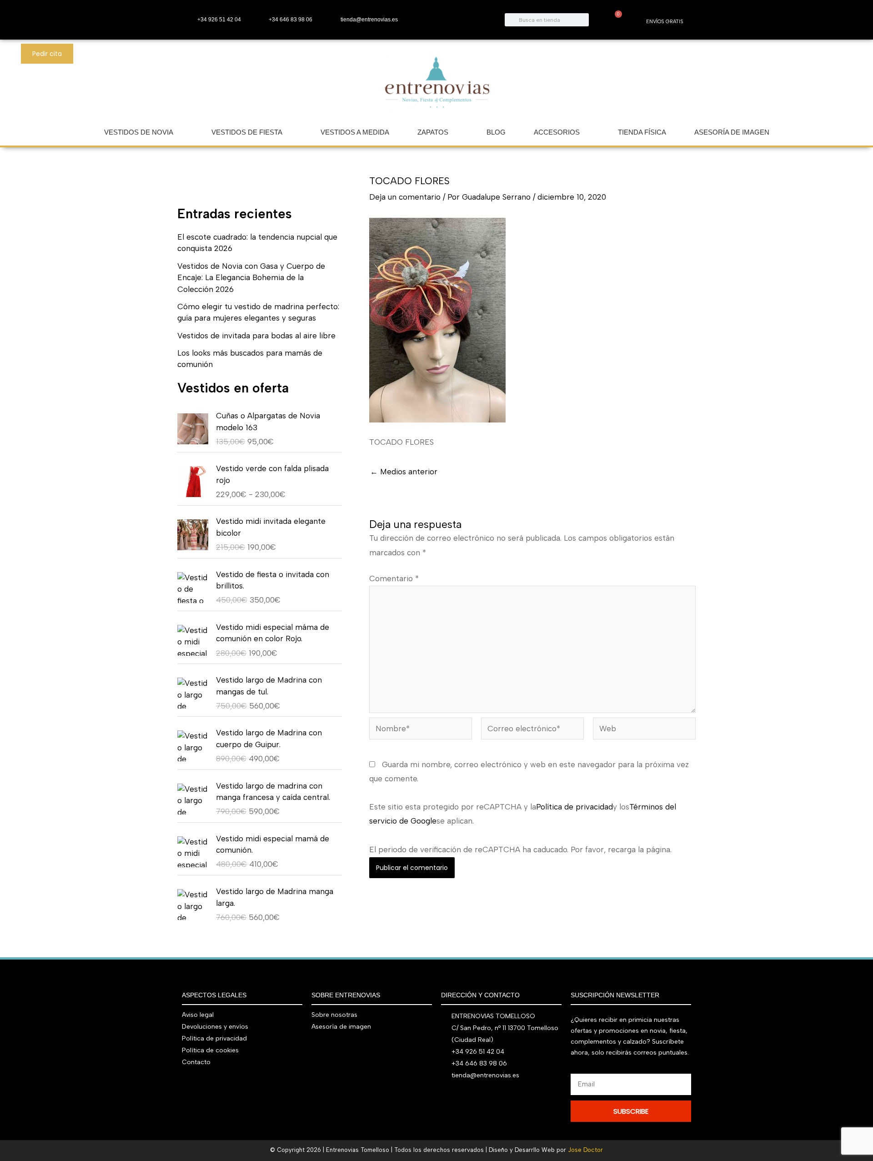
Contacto (196, 1062)
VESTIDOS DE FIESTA (246, 132)
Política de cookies (210, 1050)
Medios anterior (403, 472)
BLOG (496, 132)
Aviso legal (198, 1015)
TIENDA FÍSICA (642, 132)
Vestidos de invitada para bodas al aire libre (256, 335)
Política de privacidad (574, 806)
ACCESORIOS (557, 132)
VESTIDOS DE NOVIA (138, 132)
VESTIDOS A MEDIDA (355, 132)
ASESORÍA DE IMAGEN (731, 132)
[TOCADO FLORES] (437, 319)
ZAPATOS (432, 132)
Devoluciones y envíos (215, 1026)
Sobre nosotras (334, 1015)
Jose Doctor (585, 1149)
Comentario (394, 578)
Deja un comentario (405, 196)
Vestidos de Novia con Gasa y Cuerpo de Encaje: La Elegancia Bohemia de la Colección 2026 (251, 277)
